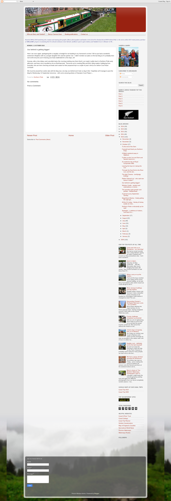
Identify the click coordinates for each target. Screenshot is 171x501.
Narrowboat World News (126, 428)
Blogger (96, 493)
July (123, 221)
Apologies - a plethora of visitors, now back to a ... (132, 211)
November (125, 141)
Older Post (109, 135)
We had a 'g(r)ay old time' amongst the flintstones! (135, 357)
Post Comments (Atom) (43, 139)
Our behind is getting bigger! (131, 183)
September (126, 215)
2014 (122, 126)
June (124, 223)
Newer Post (32, 135)
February (125, 234)
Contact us (84, 34)
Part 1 (120, 94)
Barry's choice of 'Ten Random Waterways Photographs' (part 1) (133, 372)
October (125, 144)
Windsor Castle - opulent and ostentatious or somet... (131, 186)
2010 (122, 137)
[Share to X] (55, 77)
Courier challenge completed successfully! (134, 317)
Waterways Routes (124, 433)
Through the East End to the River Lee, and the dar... (132, 171)
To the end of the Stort (129, 146)
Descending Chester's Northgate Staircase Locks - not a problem (135, 303)
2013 (122, 129)
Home (71, 135)
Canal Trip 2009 (124, 392)
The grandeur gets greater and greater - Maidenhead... (131, 190)
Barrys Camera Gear (55, 34)
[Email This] (51, 77)
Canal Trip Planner (124, 421)
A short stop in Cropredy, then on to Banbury (134, 330)
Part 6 (120, 106)
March (124, 231)
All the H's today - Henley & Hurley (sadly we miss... (132, 203)
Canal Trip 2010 (124, 389)
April (124, 228)
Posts (123, 73)
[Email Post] (47, 77)
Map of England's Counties (127, 425)
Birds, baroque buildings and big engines (134, 288)
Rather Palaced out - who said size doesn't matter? (133, 179)
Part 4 (120, 101)
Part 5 (120, 103)
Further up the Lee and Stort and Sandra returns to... (132, 158)
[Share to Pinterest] (59, 77)
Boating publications (71, 34)
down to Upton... (132, 261)
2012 (122, 131)
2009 (122, 239)
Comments (124, 77)
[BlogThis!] (53, 77)
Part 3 (120, 98)
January (125, 236)
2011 (122, 134)
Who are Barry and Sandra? (36, 34)
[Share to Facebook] (57, 77)
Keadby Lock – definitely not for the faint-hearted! (134, 344)
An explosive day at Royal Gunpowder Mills (130, 162)
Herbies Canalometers (126, 423)
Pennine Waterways (125, 430)
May (123, 226)
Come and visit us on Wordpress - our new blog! (135, 248)
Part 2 (120, 96)
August (124, 218)
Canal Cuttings (123, 418)
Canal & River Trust (125, 416)
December (125, 139)
